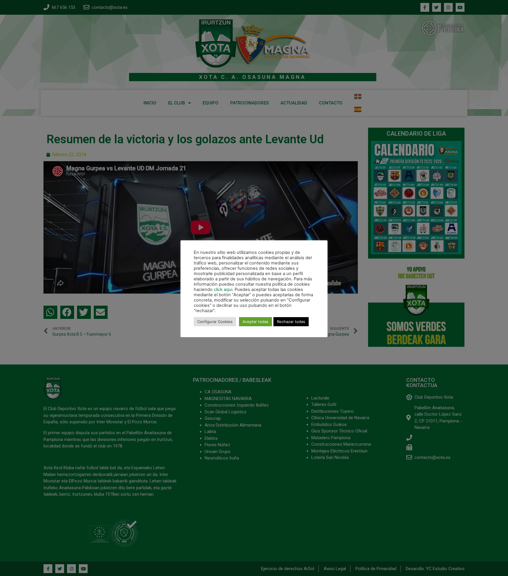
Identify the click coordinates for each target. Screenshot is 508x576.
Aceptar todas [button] (255, 321)
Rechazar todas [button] (291, 321)
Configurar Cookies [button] (215, 321)
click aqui (223, 289)
